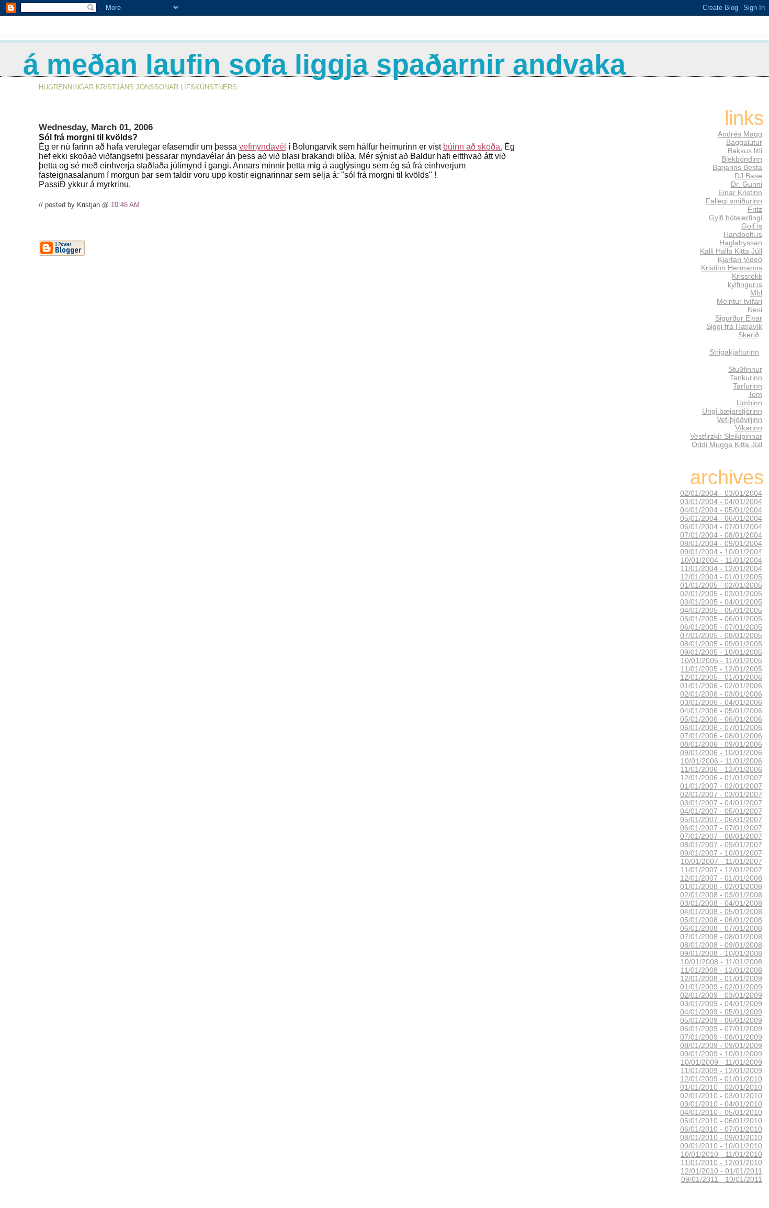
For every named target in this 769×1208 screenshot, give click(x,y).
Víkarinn (748, 428)
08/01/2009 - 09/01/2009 (721, 1045)
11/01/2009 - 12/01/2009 (721, 1070)
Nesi (755, 309)
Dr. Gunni (746, 184)
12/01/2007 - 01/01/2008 (721, 878)
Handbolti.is (742, 234)
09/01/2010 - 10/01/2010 (721, 1146)
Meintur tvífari (739, 301)
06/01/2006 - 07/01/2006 (721, 727)
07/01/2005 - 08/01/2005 (721, 635)
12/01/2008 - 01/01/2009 (721, 978)
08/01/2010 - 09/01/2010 (721, 1137)
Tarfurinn (747, 386)
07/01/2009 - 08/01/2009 (721, 1037)
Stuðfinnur (745, 369)
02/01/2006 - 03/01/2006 (721, 694)
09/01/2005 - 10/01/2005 (721, 652)
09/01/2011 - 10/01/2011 (721, 1179)
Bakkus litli (745, 150)
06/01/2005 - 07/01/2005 (721, 627)
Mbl (756, 293)
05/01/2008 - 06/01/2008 (721, 920)
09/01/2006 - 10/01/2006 (721, 752)
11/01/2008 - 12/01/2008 (721, 970)
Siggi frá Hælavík (734, 326)
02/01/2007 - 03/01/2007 (721, 794)
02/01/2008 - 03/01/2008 (721, 895)
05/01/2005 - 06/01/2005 (721, 618)
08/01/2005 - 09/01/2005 (721, 644)
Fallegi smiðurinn (734, 201)
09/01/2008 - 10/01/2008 (721, 953)
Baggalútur (744, 142)
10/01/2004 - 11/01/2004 (721, 560)
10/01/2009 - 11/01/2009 (721, 1062)
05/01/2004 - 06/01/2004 (721, 518)
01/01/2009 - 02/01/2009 (721, 987)
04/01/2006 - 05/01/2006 (721, 710)
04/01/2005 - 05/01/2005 (721, 610)
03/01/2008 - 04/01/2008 (721, 903)
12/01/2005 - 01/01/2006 (721, 677)
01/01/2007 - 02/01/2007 (721, 786)
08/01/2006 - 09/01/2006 (721, 744)
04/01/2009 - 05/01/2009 (721, 1012)
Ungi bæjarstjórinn (732, 411)
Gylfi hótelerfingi (735, 217)
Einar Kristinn (740, 192)
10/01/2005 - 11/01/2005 (721, 660)
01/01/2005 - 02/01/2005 (721, 585)
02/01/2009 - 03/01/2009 (721, 995)
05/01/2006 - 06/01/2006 (721, 719)
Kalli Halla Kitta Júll (731, 251)
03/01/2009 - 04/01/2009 (721, 1003)
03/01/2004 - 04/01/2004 (721, 501)
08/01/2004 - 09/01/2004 (721, 543)
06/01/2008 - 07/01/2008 (721, 928)
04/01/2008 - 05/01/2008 (721, 911)
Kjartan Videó (740, 259)
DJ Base (748, 176)
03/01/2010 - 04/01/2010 (721, 1104)
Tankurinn (746, 377)
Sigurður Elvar (738, 318)
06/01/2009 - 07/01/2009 (721, 1028)
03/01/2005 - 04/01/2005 (721, 602)
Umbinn (749, 402)
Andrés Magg (740, 134)
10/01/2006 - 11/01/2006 (721, 761)
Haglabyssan (740, 242)
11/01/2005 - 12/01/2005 (721, 669)
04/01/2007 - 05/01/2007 (721, 811)
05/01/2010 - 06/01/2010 (721, 1120)
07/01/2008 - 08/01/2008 (721, 936)
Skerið (748, 335)
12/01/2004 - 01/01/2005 (721, 577)
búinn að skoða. (472, 146)
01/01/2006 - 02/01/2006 (721, 685)
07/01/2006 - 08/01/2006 (721, 736)
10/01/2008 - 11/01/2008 (721, 962)
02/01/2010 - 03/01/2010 (721, 1095)
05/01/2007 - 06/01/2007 (721, 819)
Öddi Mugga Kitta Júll (727, 444)
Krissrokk (747, 276)
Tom (755, 394)
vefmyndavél (262, 146)
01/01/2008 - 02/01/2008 (721, 886)
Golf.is (751, 226)
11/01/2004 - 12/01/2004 (721, 568)
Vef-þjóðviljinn (739, 419)
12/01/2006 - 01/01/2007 (721, 777)
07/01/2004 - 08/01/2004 (721, 535)
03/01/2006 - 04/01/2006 (721, 702)
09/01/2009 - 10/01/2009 (721, 1054)
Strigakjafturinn (734, 352)
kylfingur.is (745, 284)
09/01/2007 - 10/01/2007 (721, 853)
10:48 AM (125, 205)
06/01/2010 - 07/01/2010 (721, 1129)
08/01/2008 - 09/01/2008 (721, 945)
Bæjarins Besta (737, 167)
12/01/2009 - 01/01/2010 (721, 1079)
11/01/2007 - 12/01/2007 (721, 869)
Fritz (755, 209)
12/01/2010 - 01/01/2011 (721, 1171)
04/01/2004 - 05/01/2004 (721, 510)
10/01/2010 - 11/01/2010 (721, 1154)
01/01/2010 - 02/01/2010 (721, 1087)
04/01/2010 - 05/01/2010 (721, 1112)
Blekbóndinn (741, 159)
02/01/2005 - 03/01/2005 (721, 593)
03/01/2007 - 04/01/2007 (721, 803)
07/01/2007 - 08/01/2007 (721, 836)
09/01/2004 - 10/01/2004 (721, 552)
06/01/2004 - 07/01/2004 (721, 526)
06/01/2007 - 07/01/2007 (721, 828)
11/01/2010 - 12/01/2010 (721, 1162)
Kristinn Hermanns (731, 268)
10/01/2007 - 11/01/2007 (721, 861)
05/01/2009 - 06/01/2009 (721, 1020)
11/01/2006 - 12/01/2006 (721, 769)
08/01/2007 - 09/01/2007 (721, 844)
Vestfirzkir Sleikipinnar (726, 436)
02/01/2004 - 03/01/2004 (721, 493)
